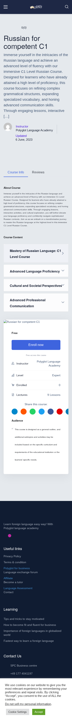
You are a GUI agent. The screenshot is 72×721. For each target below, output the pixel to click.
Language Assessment (18, 588)
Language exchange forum (21, 572)
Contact (8, 592)
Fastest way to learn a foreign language (29, 640)
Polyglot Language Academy (34, 130)
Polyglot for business (17, 568)
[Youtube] (12, 535)
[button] (66, 7)
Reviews (38, 172)
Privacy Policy (12, 556)
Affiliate (8, 578)
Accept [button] (39, 711)
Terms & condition (15, 562)
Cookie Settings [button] (17, 711)
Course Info (16, 172)
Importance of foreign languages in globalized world (32, 632)
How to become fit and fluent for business (30, 624)
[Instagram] (9, 535)
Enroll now (36, 345)
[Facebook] (3, 535)
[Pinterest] (6, 535)
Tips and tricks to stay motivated (24, 618)
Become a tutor (13, 582)
